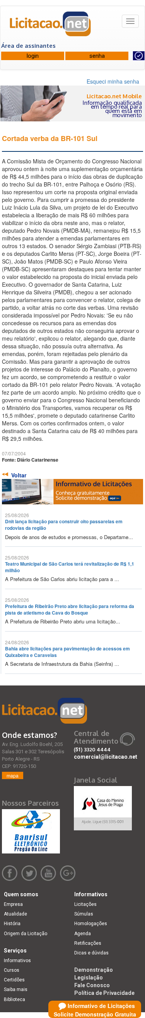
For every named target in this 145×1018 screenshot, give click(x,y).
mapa (13, 775)
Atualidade (15, 914)
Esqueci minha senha (113, 81)
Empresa (13, 904)
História (12, 923)
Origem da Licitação (25, 933)
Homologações (90, 923)
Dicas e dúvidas (91, 953)
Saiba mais (15, 989)
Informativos (17, 960)
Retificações (87, 943)
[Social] (103, 806)
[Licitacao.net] (50, 27)
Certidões (14, 980)
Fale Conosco (92, 985)
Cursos (11, 970)
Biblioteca (14, 999)
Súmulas (83, 914)
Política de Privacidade (104, 993)
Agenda (82, 933)
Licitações (85, 904)
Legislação (88, 977)
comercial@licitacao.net (105, 757)
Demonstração (93, 970)
